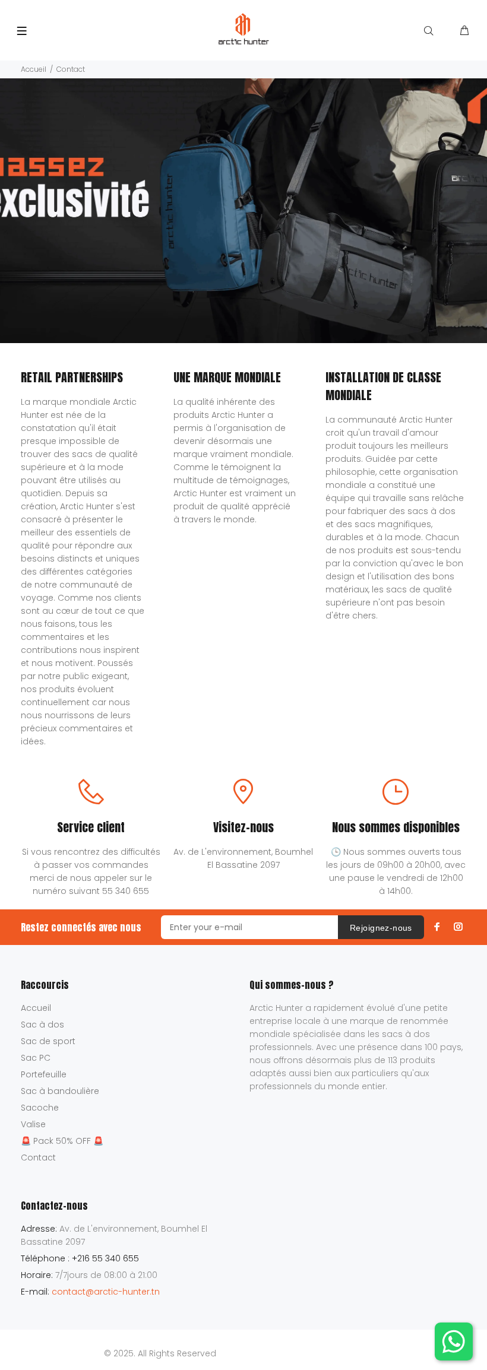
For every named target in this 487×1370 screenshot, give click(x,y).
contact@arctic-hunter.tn (106, 1292)
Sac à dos (42, 1024)
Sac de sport (48, 1041)
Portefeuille (44, 1074)
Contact (38, 1157)
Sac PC (35, 1058)
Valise (33, 1124)
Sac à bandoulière (60, 1091)
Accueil (33, 69)
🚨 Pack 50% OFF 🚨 (62, 1141)
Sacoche (40, 1108)
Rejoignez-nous (381, 928)
